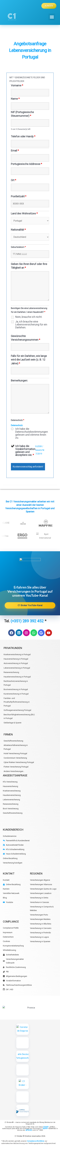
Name (15, 98)
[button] (51, 17)
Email (15, 150)
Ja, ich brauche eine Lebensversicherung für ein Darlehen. (31, 324)
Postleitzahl (18, 196)
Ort (13, 180)
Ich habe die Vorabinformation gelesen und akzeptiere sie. (25, 450)
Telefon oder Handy (23, 136)
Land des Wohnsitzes (24, 213)
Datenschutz (17, 425)
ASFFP (45, 1128)
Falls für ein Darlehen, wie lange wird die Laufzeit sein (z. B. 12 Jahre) (29, 359)
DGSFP (46, 1127)
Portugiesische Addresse (26, 163)
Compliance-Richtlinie (35, 1141)
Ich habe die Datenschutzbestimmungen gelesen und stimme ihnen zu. (31, 433)
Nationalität (18, 229)
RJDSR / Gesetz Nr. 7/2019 (40, 450)
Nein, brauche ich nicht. (28, 316)
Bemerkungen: (19, 380)
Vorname (17, 85)
